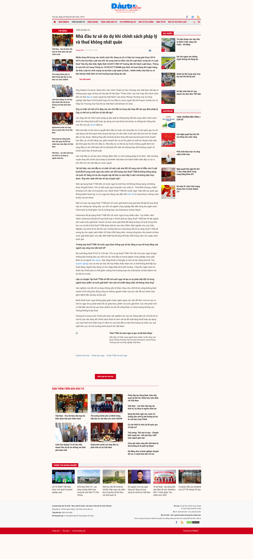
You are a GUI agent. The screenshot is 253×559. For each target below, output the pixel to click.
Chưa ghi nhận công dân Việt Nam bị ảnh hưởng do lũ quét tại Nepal (143, 444)
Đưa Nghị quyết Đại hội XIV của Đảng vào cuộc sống (188, 135)
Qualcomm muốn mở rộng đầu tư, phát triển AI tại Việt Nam (62, 130)
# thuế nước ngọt (97, 355)
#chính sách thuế (82, 355)
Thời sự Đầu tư (78, 22)
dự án (93, 125)
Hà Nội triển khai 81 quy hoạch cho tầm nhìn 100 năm (189, 92)
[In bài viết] (150, 50)
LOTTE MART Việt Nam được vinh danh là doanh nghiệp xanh (62, 490)
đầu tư (90, 97)
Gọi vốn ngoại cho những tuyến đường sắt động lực (187, 57)
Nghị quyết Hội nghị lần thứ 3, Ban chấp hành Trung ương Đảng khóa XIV (188, 171)
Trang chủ (55, 531)
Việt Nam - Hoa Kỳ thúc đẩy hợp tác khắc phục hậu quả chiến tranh (62, 51)
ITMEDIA (195, 531)
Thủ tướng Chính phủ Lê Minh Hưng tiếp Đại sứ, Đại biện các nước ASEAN (62, 77)
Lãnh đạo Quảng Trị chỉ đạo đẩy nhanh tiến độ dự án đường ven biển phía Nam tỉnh (70, 447)
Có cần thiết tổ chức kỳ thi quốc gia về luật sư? (142, 425)
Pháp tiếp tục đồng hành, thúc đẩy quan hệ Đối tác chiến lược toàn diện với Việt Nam (143, 398)
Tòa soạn (65, 531)
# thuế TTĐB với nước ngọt (116, 355)
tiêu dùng (96, 260)
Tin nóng (62, 31)
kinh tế (131, 194)
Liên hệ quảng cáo (79, 531)
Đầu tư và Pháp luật (177, 22)
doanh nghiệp (82, 263)
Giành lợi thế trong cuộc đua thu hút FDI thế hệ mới (188, 75)
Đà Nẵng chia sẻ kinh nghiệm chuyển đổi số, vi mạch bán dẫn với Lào (143, 452)
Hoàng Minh (80, 50)
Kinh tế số (161, 22)
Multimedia (64, 22)
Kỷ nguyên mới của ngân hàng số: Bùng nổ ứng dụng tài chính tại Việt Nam (139, 490)
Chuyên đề (168, 111)
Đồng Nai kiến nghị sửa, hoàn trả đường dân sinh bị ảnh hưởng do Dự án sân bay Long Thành (143, 416)
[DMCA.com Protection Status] (193, 522)
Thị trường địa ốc (128, 22)
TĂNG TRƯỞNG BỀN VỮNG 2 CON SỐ (188, 118)
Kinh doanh (93, 22)
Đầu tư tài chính (146, 22)
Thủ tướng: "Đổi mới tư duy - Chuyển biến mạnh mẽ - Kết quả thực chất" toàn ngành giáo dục (143, 435)
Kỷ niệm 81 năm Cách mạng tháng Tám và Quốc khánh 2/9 (188, 189)
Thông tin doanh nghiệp (65, 465)
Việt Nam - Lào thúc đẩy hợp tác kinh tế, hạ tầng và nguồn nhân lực (62, 155)
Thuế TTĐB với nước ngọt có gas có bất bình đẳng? (130, 333)
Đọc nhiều (167, 33)
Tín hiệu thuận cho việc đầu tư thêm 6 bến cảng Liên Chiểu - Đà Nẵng (188, 42)
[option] (63, 482)
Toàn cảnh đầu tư (109, 22)
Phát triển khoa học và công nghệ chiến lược (188, 152)
